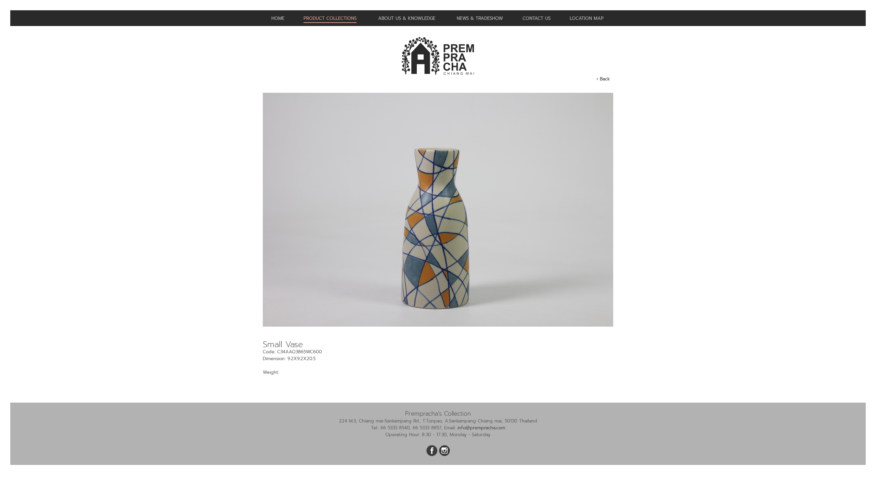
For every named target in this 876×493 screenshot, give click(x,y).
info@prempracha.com (481, 428)
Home (277, 18)
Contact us (537, 18)
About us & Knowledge (406, 18)
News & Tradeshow (480, 18)
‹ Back (603, 79)
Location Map (587, 18)
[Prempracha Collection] (438, 77)
